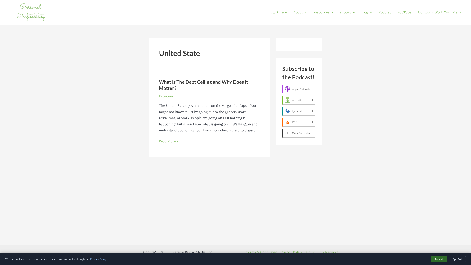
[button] (305, 12)
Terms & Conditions (261, 252)
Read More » (169, 141)
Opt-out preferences (322, 252)
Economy (166, 96)
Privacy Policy (291, 252)
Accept (439, 259)
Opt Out (457, 259)
